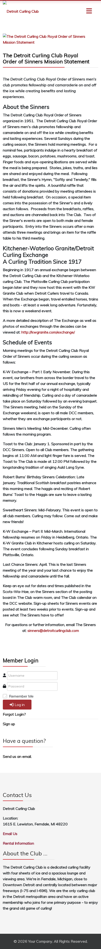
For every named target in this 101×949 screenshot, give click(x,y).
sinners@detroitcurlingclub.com (53, 630)
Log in (20, 704)
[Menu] (80, 11)
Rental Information (18, 843)
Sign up (9, 723)
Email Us (10, 833)
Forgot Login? (14, 714)
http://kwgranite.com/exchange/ (48, 332)
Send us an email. (17, 756)
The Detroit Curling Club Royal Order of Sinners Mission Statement (46, 58)
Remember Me (21, 696)
